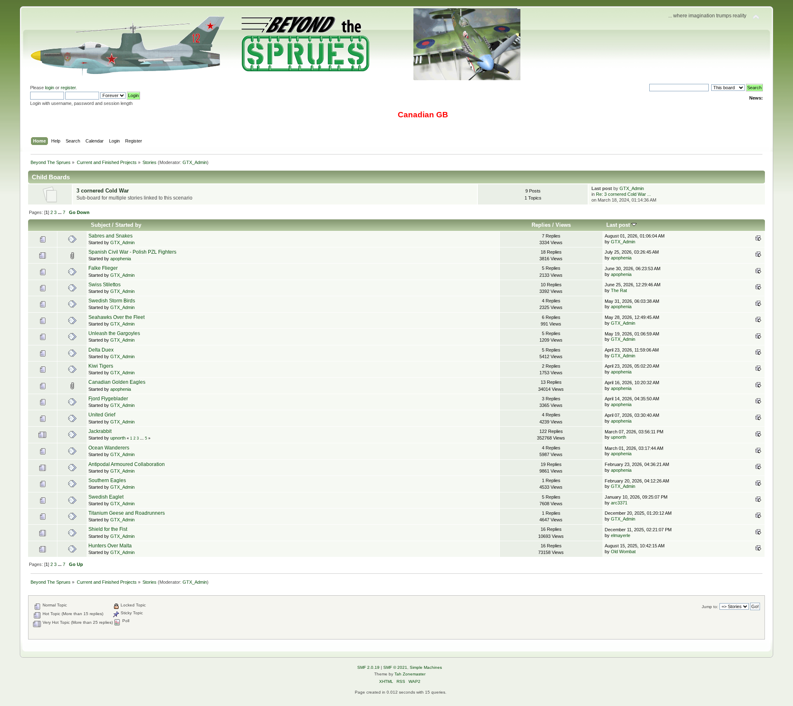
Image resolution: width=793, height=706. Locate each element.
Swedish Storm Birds (111, 301)
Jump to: (710, 606)
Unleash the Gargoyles (114, 333)
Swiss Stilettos (104, 285)
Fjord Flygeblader (108, 399)
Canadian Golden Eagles (116, 382)
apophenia (120, 258)
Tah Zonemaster (409, 674)
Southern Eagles (107, 480)
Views (563, 225)
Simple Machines (426, 667)
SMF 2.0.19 (368, 667)
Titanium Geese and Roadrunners (126, 513)
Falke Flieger (103, 268)
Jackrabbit (100, 431)
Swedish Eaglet (105, 497)
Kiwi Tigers (100, 366)
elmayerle (620, 535)
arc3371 (619, 502)
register (68, 87)
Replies (541, 225)
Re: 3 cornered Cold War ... (623, 194)
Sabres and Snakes (110, 236)
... (60, 212)
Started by (128, 225)
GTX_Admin (195, 162)
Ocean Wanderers (108, 448)
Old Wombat (623, 551)
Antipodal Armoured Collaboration (126, 464)
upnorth (118, 437)
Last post (619, 225)
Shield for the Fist (107, 529)
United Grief (101, 415)
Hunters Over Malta (110, 546)
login (49, 87)
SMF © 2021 (395, 667)
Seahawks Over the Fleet (116, 317)
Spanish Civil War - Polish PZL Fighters (132, 252)
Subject (100, 225)
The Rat (619, 290)
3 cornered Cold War (102, 191)
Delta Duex (101, 350)
